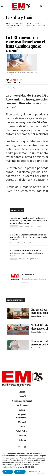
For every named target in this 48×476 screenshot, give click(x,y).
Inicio (8, 23)
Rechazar (20, 472)
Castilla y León (20, 17)
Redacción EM (15, 80)
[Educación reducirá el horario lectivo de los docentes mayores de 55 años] (18, 345)
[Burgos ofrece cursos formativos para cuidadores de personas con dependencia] (18, 313)
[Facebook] (9, 88)
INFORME (13, 259)
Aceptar (7, 472)
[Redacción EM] (15, 278)
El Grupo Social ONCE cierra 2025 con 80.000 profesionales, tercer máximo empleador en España (27, 253)
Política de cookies (17, 460)
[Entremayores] (21, 6)
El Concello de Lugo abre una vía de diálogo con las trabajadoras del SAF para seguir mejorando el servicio (28, 237)
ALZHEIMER (14, 226)
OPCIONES (33, 472)
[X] (13, 88)
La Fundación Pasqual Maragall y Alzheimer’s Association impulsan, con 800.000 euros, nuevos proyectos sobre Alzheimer (28, 220)
